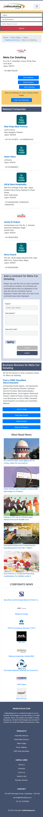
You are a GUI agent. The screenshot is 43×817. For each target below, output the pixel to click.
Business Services (13, 40)
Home (5, 37)
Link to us (21, 772)
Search (21, 28)
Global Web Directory (21, 739)
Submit (27, 353)
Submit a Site (21, 776)
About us (21, 764)
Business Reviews (21, 780)
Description (10, 313)
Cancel (27, 348)
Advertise (21, 768)
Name (8, 304)
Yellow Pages (15, 37)
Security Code (11, 329)
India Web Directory (21, 735)
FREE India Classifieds (21, 751)
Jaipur (25, 37)
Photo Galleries (21, 747)
